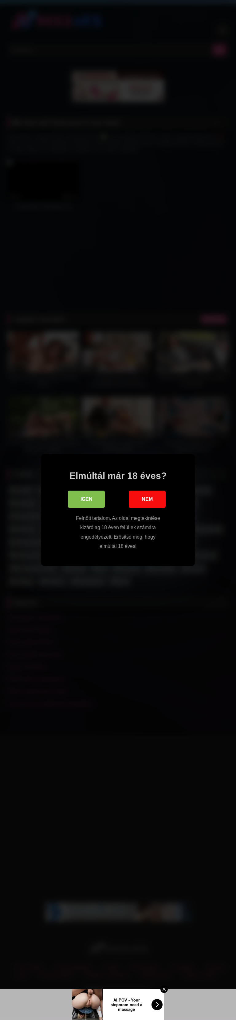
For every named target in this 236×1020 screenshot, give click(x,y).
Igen (86, 499)
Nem (147, 499)
